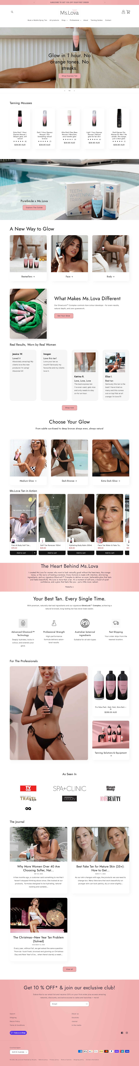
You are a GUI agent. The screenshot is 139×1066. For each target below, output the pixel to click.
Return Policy (15, 1021)
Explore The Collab (34, 208)
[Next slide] (74, 90)
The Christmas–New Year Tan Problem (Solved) (38, 939)
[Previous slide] (64, 90)
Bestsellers (27, 276)
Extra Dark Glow (109, 480)
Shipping (13, 1017)
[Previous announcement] (34, 2)
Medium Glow (27, 480)
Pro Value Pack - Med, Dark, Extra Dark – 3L (110, 708)
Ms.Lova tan (19, 1059)
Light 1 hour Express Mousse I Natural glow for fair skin (94, 134)
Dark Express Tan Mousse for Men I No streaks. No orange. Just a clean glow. (119, 135)
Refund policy (43, 1059)
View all (69, 969)
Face (68, 276)
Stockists (75, 1017)
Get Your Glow (64, 316)
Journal (74, 1021)
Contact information (92, 1059)
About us (75, 1014)
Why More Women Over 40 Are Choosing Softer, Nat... (38, 868)
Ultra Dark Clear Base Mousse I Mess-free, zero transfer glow (69, 134)
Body (109, 276)
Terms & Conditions (17, 1025)
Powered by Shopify (30, 1059)
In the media (76, 1025)
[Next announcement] (105, 2)
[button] (12, 12)
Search (12, 1014)
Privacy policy (54, 1059)
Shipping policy (79, 1059)
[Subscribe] (86, 1003)
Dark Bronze (68, 480)
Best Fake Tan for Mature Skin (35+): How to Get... (100, 868)
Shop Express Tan (69, 76)
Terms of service (66, 1059)
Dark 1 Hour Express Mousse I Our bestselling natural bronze (44, 135)
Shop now (69, 408)
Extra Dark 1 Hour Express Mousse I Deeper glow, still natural (20, 135)
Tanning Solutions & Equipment (111, 752)
